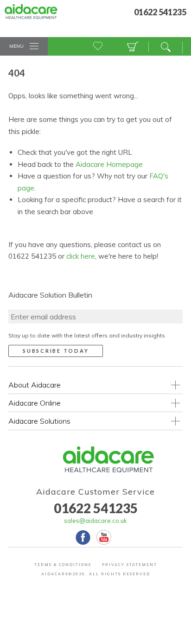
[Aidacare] (38, 16)
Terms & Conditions (62, 564)
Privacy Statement (129, 564)
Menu (16, 46)
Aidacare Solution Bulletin (50, 294)
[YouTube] (103, 537)
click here (80, 256)
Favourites (98, 47)
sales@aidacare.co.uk (95, 520)
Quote (132, 47)
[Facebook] (83, 537)
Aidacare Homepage (109, 164)
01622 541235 (96, 508)
